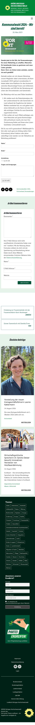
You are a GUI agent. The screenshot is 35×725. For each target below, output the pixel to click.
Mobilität (21, 549)
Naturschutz (9, 553)
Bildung (23, 509)
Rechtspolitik (23, 553)
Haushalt (14, 531)
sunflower (15, 713)
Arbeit (8, 505)
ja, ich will (6, 180)
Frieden (8, 524)
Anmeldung (4, 158)
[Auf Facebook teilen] (3, 189)
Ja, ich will (7, 161)
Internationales (10, 538)
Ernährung (9, 516)
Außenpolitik (9, 509)
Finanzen (8, 520)
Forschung (16, 520)
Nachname (8, 588)
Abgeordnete (8, 484)
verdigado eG (12, 715)
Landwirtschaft (16, 546)
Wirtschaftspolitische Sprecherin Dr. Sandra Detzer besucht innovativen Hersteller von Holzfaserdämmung (17, 460)
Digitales (17, 513)
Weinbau (8, 564)
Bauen (7, 486)
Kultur (8, 546)
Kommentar (8, 216)
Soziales (8, 557)
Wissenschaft (24, 564)
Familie (22, 516)
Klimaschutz (21, 542)
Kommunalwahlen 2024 (23, 189)
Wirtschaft (13, 486)
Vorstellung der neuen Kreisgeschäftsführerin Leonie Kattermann (17, 402)
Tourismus (21, 557)
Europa (16, 516)
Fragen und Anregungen (8, 164)
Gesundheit (15, 524)
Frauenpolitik (24, 520)
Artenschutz (15, 505)
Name (3, 143)
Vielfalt (21, 560)
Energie (24, 513)
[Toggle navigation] (32, 18)
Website (6, 275)
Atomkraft (22, 505)
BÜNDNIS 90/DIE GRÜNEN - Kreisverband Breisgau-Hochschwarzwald (20, 10)
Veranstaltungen (29, 191)
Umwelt (14, 560)
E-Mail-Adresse (9, 268)
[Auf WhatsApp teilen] (10, 189)
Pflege (16, 553)
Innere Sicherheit (11, 535)
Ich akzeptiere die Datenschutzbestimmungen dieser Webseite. (17, 602)
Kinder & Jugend (10, 542)
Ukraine (8, 560)
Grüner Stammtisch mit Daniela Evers (17, 324)
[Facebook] (15, 666)
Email (3, 151)
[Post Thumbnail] (17, 370)
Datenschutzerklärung (14, 258)
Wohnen (8, 568)
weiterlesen (26, 422)
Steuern (15, 557)
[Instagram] (19, 666)
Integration (21, 535)
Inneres (21, 531)
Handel (8, 531)
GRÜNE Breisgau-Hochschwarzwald (19, 4)
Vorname (7, 582)
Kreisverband (20, 191)
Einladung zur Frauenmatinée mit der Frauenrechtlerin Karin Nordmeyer (17, 312)
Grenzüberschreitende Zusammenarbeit (17, 527)
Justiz (18, 538)
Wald (25, 560)
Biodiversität (9, 513)
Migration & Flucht (11, 549)
